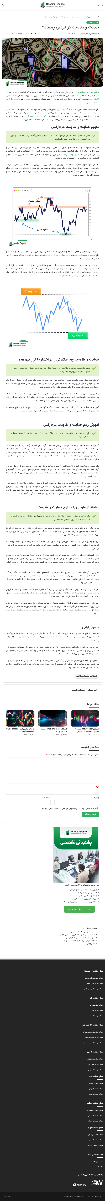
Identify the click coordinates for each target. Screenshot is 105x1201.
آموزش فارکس (76, 17)
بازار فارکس (10, 109)
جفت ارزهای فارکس (64, 154)
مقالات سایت (7, 1196)
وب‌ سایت (47, 797)
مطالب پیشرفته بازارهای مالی (93, 1042)
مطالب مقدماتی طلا (96, 1005)
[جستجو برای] (3, 6)
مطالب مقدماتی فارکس (86, 676)
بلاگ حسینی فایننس (90, 17)
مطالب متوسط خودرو (95, 1140)
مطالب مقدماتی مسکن (95, 1110)
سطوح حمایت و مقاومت (88, 92)
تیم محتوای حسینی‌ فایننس (88, 33)
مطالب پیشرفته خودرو (95, 1145)
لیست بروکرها (98, 1161)
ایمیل (96, 797)
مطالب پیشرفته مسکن (95, 1121)
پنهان (84, 928)
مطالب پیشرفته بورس (95, 1094)
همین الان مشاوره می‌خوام (79, 909)
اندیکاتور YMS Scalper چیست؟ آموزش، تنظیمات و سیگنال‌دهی (87, 730)
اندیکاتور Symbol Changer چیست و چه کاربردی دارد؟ (53, 730)
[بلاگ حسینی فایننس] (52, 5)
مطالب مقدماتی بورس (95, 1083)
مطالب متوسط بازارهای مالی (93, 1037)
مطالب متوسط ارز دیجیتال (94, 983)
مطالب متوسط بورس (96, 1088)
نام (97, 786)
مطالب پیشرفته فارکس (95, 1069)
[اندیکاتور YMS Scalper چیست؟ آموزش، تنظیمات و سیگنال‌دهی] (85, 718)
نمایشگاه (100, 1167)
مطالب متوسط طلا (96, 1010)
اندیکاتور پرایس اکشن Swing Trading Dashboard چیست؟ (20, 730)
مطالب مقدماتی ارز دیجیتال (93, 978)
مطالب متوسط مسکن (95, 1115)
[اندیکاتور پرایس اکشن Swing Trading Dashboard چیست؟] (20, 718)
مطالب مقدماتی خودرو (95, 1134)
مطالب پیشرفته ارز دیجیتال (93, 989)
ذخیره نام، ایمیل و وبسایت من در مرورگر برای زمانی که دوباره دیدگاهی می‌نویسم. (69, 808)
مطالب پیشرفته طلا (96, 1016)
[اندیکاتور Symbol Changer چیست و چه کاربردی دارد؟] (52, 718)
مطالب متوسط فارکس (95, 1064)
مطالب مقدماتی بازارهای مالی (93, 1032)
